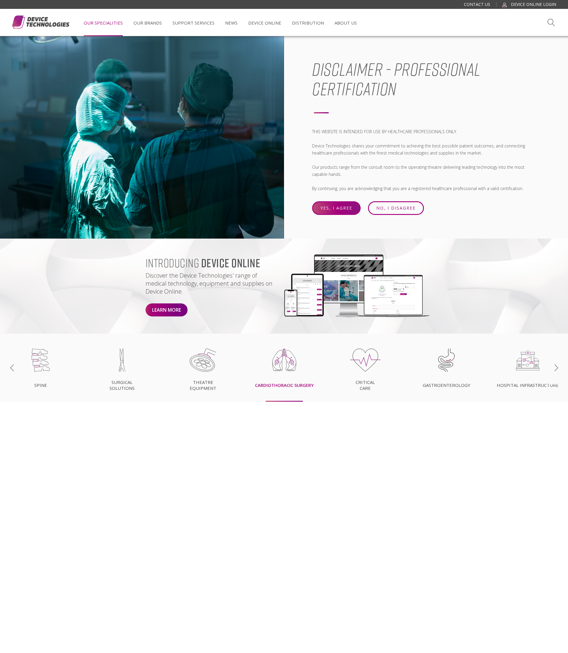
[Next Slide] (556, 368)
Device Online (264, 23)
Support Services (193, 23)
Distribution (308, 23)
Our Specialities (103, 23)
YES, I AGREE (336, 208)
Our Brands (147, 23)
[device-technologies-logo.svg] (41, 22)
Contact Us (477, 4)
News (231, 23)
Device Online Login (533, 4)
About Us (346, 23)
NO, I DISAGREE (396, 208)
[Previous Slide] (12, 368)
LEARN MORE (166, 310)
